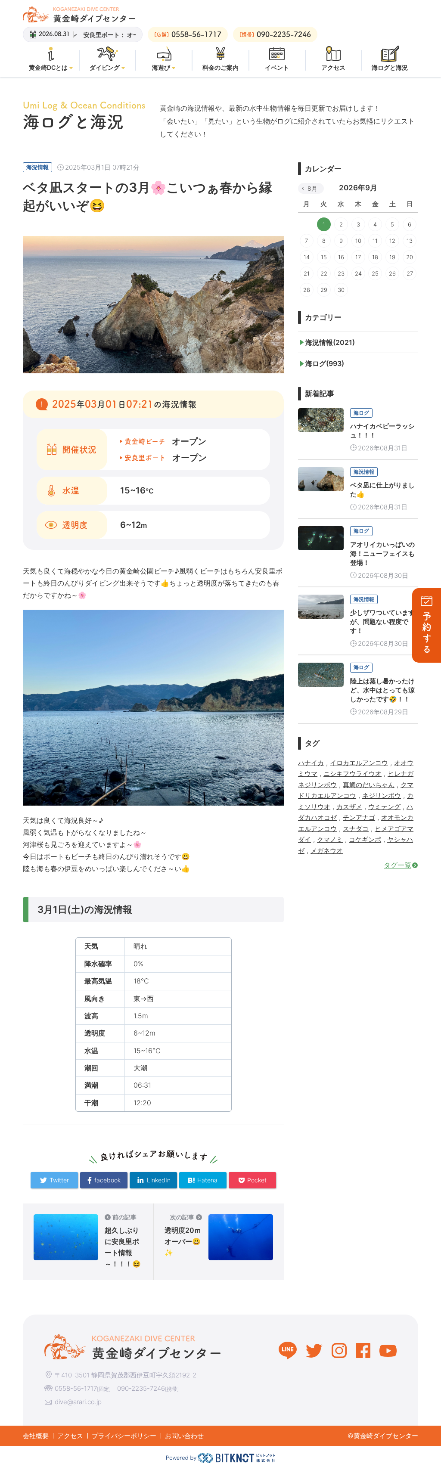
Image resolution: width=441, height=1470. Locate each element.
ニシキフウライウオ (352, 773)
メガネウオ (327, 851)
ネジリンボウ (381, 795)
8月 (312, 188)
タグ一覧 (397, 865)
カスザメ (349, 807)
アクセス (70, 1436)
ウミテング (384, 807)
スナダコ (356, 829)
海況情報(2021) (330, 342)
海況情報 (37, 167)
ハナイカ (311, 763)
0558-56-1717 (76, 1388)
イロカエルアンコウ (359, 763)
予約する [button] (427, 633)
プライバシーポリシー (124, 1436)
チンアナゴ (359, 817)
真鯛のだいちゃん (368, 785)
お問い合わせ (184, 1436)
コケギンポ (365, 839)
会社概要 (36, 1436)
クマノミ (330, 839)
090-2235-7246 (141, 1388)
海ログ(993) (324, 363)
